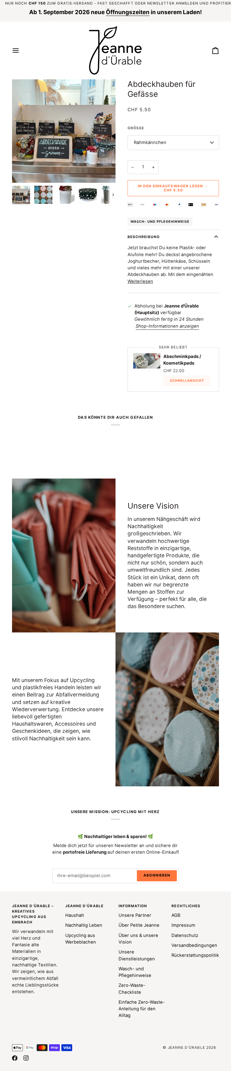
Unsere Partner (135, 915)
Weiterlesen (140, 281)
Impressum (183, 925)
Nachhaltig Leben (83, 925)
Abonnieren (156, 875)
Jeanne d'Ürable (186, 1047)
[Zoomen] (23, 171)
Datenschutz (184, 935)
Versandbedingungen (194, 945)
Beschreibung (144, 237)
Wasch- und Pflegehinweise (160, 221)
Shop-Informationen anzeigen (167, 326)
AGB (175, 915)
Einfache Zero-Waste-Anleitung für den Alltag (142, 1008)
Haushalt (74, 915)
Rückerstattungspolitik (195, 955)
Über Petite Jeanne (139, 925)
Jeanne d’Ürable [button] (84, 906)
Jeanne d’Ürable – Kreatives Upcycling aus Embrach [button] (33, 914)
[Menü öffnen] (21, 50)
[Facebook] (14, 1058)
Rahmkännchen (150, 142)
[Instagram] (26, 1058)
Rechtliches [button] (185, 906)
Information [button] (133, 906)
